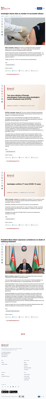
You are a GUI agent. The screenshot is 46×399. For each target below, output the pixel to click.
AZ (41, 396)
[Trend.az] (5, 8)
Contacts (25, 366)
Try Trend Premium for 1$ (13, 74)
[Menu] (44, 8)
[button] (2, 19)
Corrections (26, 369)
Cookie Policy (26, 379)
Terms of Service (27, 374)
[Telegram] (13, 387)
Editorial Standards (27, 367)
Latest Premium (4, 364)
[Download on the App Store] (5, 392)
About (25, 362)
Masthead (26, 364)
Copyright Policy (27, 378)
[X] (8, 387)
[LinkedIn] (16, 387)
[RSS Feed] (18, 387)
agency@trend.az (4, 356)
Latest (2, 362)
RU (43, 396)
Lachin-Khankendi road (10, 151)
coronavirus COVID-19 (10, 64)
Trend (21, 49)
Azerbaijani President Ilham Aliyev (12, 311)
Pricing (2, 374)
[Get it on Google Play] (13, 392)
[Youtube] (10, 387)
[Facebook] (5, 387)
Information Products (5, 376)
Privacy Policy (26, 376)
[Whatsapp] (2, 387)
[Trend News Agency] (4, 345)
